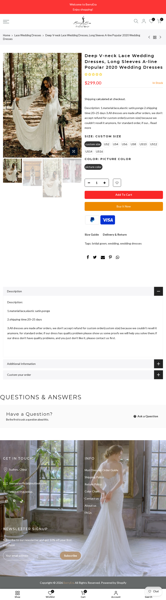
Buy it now (124, 206)
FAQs (88, 512)
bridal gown (99, 243)
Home (6, 35)
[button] (93, 74)
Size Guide (92, 234)
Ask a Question (147, 416)
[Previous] (10, 105)
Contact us (92, 498)
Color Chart (92, 491)
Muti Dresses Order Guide (101, 470)
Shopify (121, 582)
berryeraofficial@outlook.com (28, 483)
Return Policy (93, 484)
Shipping (90, 99)
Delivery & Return (115, 234)
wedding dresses (131, 243)
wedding (113, 243)
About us (90, 505)
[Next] (74, 105)
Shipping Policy (94, 477)
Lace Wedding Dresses (27, 35)
